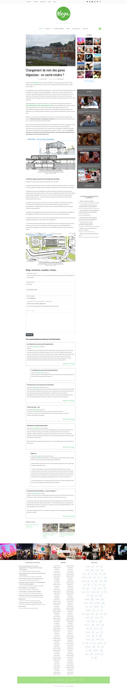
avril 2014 (70, 652)
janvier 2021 (56, 599)
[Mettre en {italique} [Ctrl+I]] (29, 310)
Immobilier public (98, 606)
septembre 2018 (69, 619)
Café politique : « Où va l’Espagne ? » (28, 587)
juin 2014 (69, 650)
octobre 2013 (69, 657)
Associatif (86, 573)
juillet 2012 (69, 669)
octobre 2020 (69, 601)
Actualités (47, 28)
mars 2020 (69, 606)
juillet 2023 (56, 577)
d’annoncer (36, 82)
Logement (85, 614)
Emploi (103, 592)
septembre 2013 (56, 658)
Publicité (99, 632)
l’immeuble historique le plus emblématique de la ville (39, 105)
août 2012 (56, 669)
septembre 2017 (56, 630)
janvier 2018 (55, 626)
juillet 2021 (69, 594)
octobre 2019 (69, 609)
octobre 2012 (56, 667)
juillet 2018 (69, 621)
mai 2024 (69, 569)
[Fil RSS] (90, 1)
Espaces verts (87, 603)
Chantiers (96, 577)
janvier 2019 (69, 616)
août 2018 (56, 621)
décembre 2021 (56, 591)
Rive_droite (90, 635)
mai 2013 (56, 662)
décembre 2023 (56, 574)
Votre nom (29, 284)
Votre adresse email (32, 289)
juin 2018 (56, 623)
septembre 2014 (56, 650)
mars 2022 (69, 587)
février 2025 (56, 565)
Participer (85, 28)
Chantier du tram (86, 577)
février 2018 (69, 625)
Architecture (98, 570)
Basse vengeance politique (87, 201)
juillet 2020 (56, 604)
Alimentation (88, 570)
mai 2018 (69, 623)
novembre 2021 (69, 591)
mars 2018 (56, 625)
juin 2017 (69, 631)
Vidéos (68, 28)
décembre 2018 (56, 618)
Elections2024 (94, 592)
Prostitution (97, 628)
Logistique (94, 614)
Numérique (89, 617)
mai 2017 (56, 633)
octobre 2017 (43, 79)
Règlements (22, 599)
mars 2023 (56, 581)
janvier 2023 (56, 582)
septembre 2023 (69, 576)
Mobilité (103, 614)
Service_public (89, 639)
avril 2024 (56, 571)
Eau (93, 588)
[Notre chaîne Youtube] (92, 1)
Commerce (102, 581)
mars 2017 (56, 635)
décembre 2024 (30, 527)
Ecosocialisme (101, 588)
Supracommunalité (89, 646)
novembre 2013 (56, 657)
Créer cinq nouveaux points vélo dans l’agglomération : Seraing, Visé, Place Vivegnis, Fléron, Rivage (30, 567)
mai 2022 (69, 586)
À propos (28, 1)
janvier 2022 (69, 589)
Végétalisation (98, 654)
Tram (88, 650)
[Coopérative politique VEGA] (63, 13)
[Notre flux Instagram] (95, 1)
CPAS (94, 584)
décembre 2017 (69, 626)
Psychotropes (89, 632)
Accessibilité (89, 566)
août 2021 (56, 594)
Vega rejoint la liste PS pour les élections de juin (31, 595)
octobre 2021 (56, 592)
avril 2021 (56, 598)
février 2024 (56, 572)
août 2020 (69, 603)
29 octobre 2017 (35, 346)
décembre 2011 (56, 674)
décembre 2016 (69, 636)
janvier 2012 (69, 672)
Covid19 (86, 584)
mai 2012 (56, 670)
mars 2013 (56, 663)
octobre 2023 (56, 576)
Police (98, 621)
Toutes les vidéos (89, 185)
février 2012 (56, 672)
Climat (94, 581)
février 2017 (69, 635)
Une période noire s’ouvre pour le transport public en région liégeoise (50, 535)
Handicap (88, 606)
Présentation (37, 600)
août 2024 (45, 538)
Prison (89, 628)
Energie (89, 595)
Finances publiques (99, 603)
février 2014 (69, 653)
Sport (92, 643)
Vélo (94, 657)
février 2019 (56, 616)
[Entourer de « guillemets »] (34, 310)
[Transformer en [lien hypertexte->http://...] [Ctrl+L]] (31, 310)
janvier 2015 (69, 647)
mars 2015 (69, 645)
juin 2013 (69, 660)
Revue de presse (38, 593)
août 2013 (69, 658)
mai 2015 (56, 645)
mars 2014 (56, 653)
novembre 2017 (56, 628)
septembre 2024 (56, 567)
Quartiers (42, 1)
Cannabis (102, 573)
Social (85, 643)
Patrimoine (90, 621)
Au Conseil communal (59, 28)
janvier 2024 (69, 572)
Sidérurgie (99, 639)
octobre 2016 (69, 638)
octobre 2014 (69, 648)
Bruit (94, 573)
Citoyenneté (85, 581)
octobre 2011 (69, 674)
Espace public (99, 599)
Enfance (98, 595)
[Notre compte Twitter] (97, 1)
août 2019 (69, 611)
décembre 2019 (69, 608)
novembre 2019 (56, 609)
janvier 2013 (56, 665)
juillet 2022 (69, 584)
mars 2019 (69, 614)
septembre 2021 (69, 592)
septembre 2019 (56, 611)
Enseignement (88, 599)
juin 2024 (56, 569)
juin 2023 (69, 577)
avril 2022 (56, 587)
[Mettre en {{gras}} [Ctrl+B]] (28, 310)
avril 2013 (70, 662)
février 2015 (56, 647)
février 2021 (69, 598)
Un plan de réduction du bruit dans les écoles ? (30, 602)
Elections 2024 (75, 28)
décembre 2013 (69, 655)
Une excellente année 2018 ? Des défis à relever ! (31, 578)
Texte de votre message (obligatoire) (36, 303)
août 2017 (70, 630)
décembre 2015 (69, 643)
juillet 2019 (56, 613)
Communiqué (60, 79)
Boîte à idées (22, 606)
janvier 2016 (56, 643)
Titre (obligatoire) (31, 298)
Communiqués (38, 576)
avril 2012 (70, 670)
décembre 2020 (69, 599)
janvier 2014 (56, 655)
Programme (38, 571)
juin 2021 (56, 596)
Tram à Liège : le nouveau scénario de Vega (30, 591)
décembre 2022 (69, 582)
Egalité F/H (85, 592)
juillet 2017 (56, 631)
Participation (98, 617)
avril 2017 (70, 633)
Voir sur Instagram (89, 80)
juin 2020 (69, 604)
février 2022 (56, 589)
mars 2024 (69, 571)
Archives (35, 1)
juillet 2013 (56, 660)
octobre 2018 (56, 619)
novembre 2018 (69, 618)
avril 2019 (56, 614)
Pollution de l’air (89, 625)
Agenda (49, 1)
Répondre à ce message (68, 363)
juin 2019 (69, 613)
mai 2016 (56, 641)
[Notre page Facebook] (100, 1)
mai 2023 (56, 579)
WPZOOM (71, 686)
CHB (104, 577)
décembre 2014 (56, 648)
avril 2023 (69, 579)
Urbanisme (88, 654)
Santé (98, 635)
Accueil (41, 28)
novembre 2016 (56, 638)
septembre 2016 (56, 640)
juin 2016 (69, 640)
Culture (101, 584)
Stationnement (101, 643)
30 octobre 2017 (39, 372)
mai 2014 (56, 652)
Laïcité (99, 610)
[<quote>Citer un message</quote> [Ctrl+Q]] (33, 310)
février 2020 (56, 608)
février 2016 (69, 641)
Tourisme (100, 646)
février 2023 (69, 581)
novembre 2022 (56, 584)
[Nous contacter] (87, 1)
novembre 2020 (56, 601)
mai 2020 (56, 606)
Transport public (97, 650)
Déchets (85, 588)
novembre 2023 (69, 574)
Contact (55, 1)
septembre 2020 (56, 603)
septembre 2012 (69, 667)
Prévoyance (99, 625)
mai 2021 (69, 596)
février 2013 (69, 663)
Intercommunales (90, 610)
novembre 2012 (69, 665)
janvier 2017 (56, 636)
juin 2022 (56, 586)
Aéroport (99, 566)
